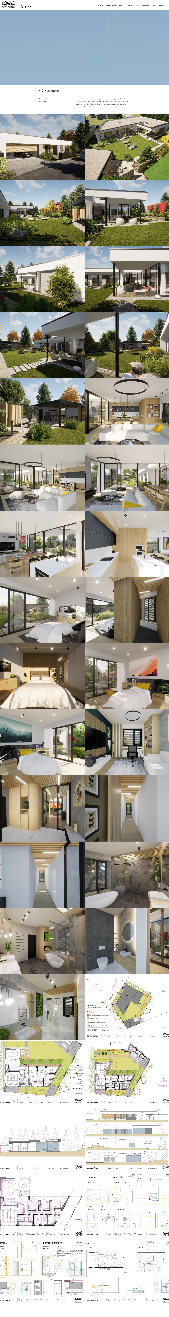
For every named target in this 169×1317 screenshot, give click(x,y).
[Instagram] (21, 6)
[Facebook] (25, 6)
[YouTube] (29, 6)
